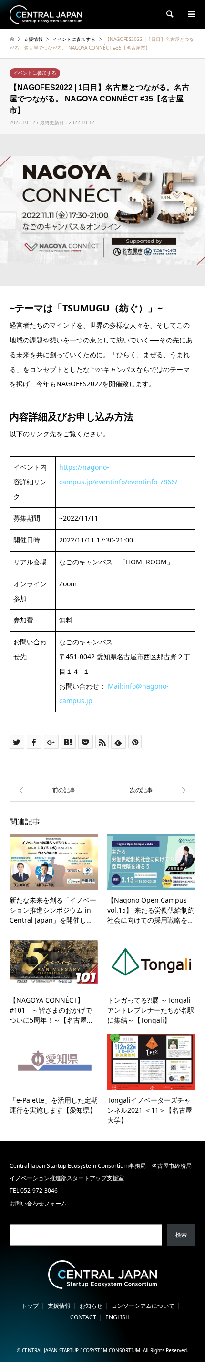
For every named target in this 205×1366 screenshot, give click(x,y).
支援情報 (59, 1306)
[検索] (169, 14)
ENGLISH (117, 1317)
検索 (181, 1235)
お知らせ (91, 1306)
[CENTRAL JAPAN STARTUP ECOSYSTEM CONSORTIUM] (46, 14)
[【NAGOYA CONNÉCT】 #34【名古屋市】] (56, 790)
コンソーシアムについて (143, 1306)
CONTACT (83, 1317)
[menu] (190, 14)
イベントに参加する (34, 73)
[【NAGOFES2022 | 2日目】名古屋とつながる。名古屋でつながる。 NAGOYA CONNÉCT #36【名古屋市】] (148, 790)
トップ (30, 1306)
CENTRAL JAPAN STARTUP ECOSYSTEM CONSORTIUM (81, 1350)
